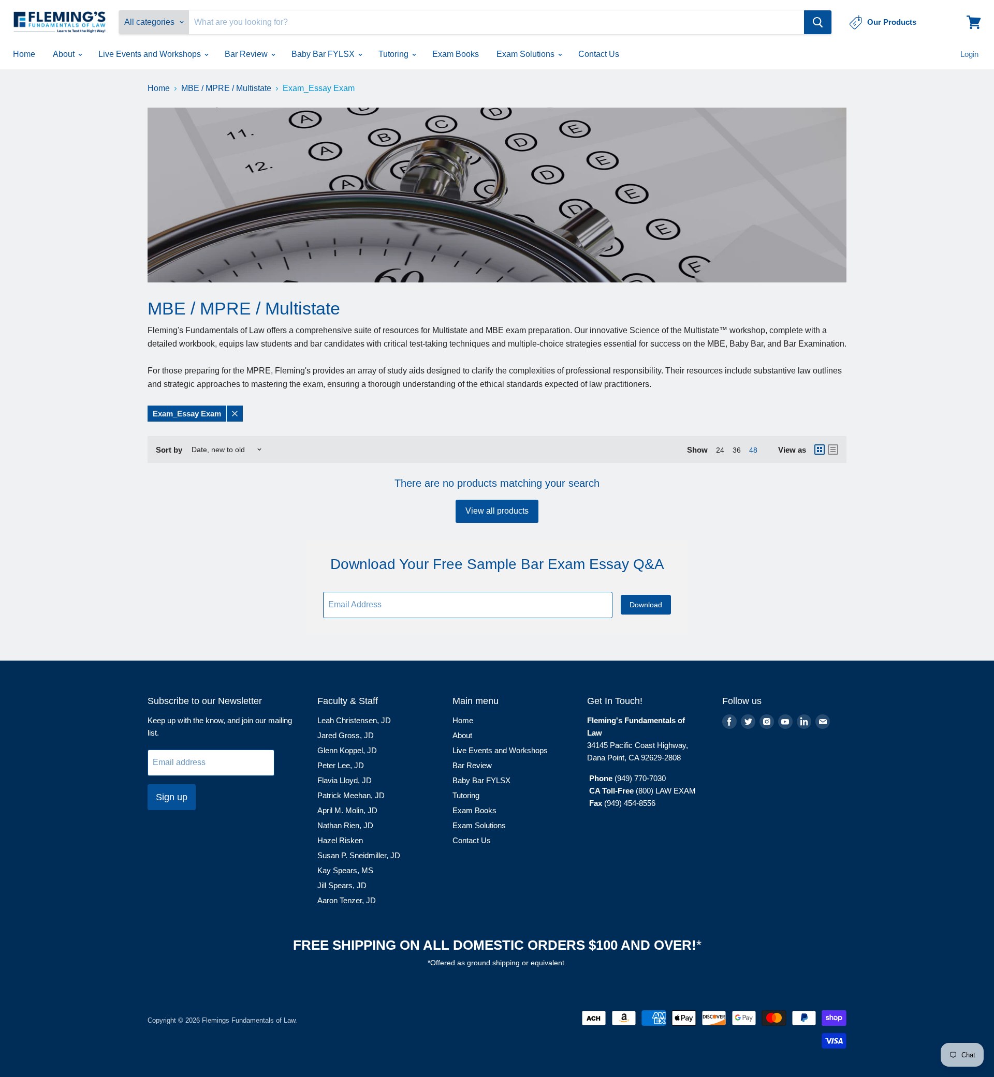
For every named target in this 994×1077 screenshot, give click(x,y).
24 (720, 450)
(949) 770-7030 (640, 778)
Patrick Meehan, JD (351, 795)
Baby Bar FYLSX (324, 54)
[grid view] (819, 449)
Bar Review (247, 54)
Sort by (169, 449)
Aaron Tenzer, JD (346, 900)
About (65, 54)
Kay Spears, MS (345, 870)
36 (737, 450)
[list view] (833, 449)
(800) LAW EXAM (667, 790)
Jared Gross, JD (345, 735)
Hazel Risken (340, 840)
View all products (497, 510)
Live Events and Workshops (150, 54)
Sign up (171, 797)
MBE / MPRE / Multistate (226, 88)
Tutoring (394, 54)
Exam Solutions (526, 54)
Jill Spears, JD (342, 885)
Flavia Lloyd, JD (344, 780)
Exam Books (455, 54)
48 (753, 450)
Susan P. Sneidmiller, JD (358, 855)
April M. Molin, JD (347, 810)
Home (24, 54)
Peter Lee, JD (340, 765)
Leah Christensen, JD (354, 720)
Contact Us (598, 54)
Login (969, 54)
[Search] (817, 22)
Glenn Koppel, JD (347, 750)
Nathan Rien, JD (345, 825)
